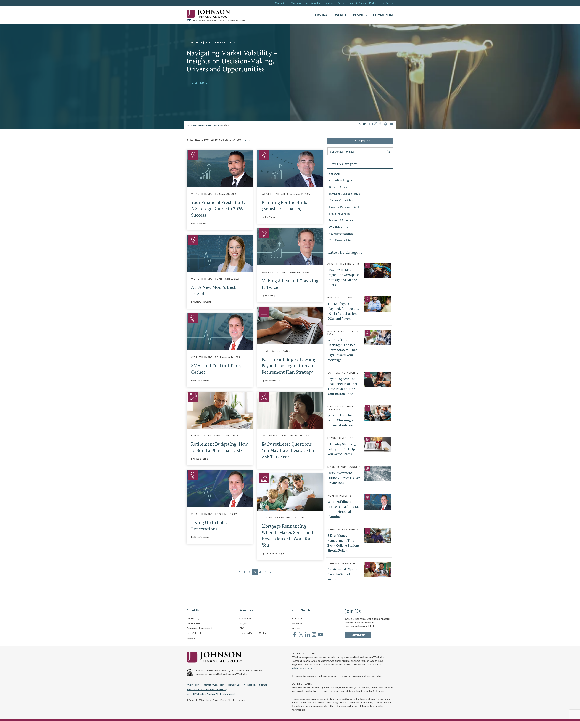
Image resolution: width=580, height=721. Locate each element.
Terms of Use (234, 684)
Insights (243, 623)
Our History (193, 618)
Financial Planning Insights (344, 207)
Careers (342, 3)
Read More (200, 83)
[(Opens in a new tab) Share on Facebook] (380, 123)
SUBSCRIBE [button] (362, 141)
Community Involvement (199, 628)
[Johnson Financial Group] (209, 13)
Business (360, 15)
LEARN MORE (360, 635)
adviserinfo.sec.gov (302, 668)
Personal (321, 15)
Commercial (383, 15)
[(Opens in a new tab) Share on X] (375, 123)
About (314, 3)
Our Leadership (194, 623)
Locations (329, 3)
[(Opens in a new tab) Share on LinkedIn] (371, 123)
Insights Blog (357, 3)
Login (385, 3)
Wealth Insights (338, 227)
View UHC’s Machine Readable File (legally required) (211, 694)
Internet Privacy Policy (213, 684)
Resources (218, 124)
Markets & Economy (341, 220)
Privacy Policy (193, 684)
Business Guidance (340, 187)
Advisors (296, 628)
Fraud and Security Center (252, 632)
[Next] (270, 572)
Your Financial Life (340, 240)
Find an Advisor (299, 3)
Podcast (374, 3)
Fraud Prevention (339, 213)
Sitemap (263, 684)
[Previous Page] (245, 141)
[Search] (392, 3)
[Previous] (239, 572)
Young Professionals (341, 233)
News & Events (194, 632)
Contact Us (281, 3)
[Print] (391, 124)
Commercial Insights (341, 200)
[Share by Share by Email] (385, 124)
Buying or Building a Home (344, 193)
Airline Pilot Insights (341, 180)
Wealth (341, 15)
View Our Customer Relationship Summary (207, 689)
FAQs (242, 628)
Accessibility (250, 684)
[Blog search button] (388, 151)
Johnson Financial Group (199, 124)
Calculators (245, 618)
